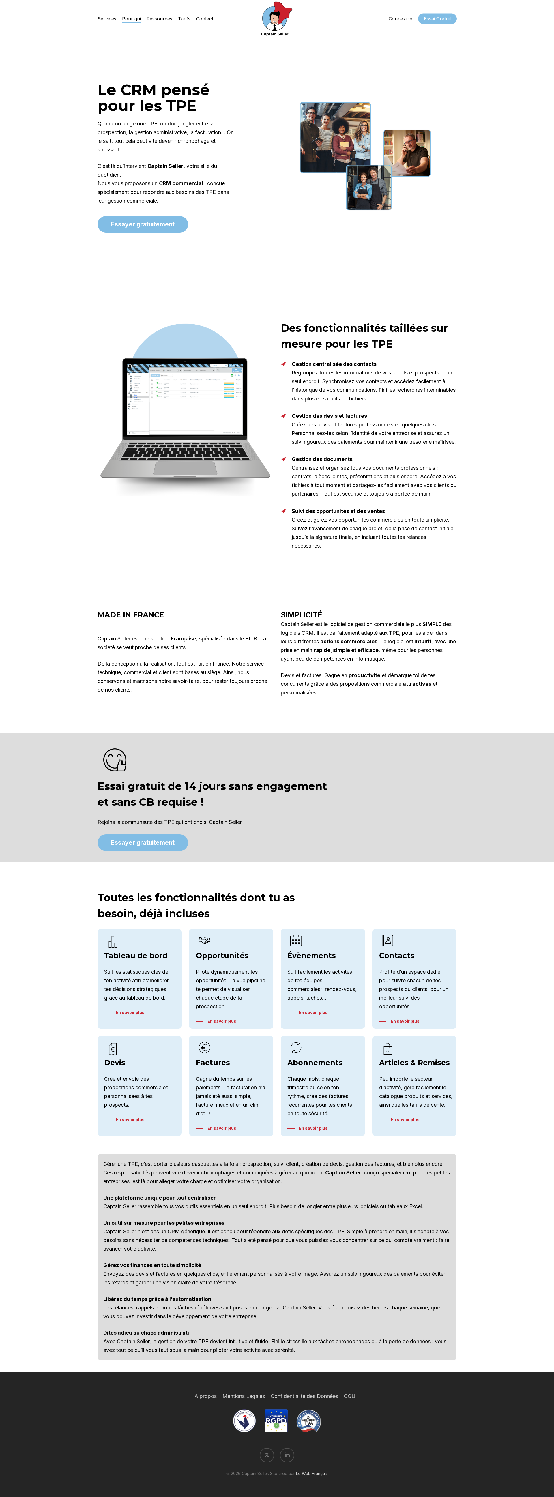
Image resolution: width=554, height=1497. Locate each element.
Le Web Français (312, 1473)
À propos (205, 1396)
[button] (143, 224)
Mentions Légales (243, 1396)
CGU (349, 1396)
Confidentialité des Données (304, 1396)
